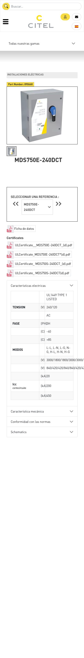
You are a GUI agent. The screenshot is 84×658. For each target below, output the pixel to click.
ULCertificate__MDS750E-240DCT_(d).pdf (43, 245)
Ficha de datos (24, 228)
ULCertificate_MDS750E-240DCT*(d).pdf (42, 254)
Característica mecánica (27, 411)
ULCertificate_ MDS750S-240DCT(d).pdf (41, 273)
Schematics (19, 432)
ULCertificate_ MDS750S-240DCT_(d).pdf (42, 264)
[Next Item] (58, 204)
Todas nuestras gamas (24, 43)
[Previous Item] (16, 204)
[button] (65, 17)
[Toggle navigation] (6, 21)
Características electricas (28, 285)
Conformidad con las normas (30, 422)
